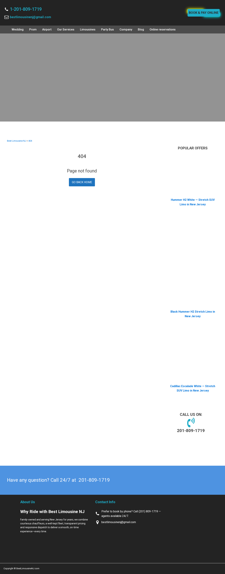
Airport (47, 29)
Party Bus (107, 29)
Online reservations (163, 29)
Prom (33, 29)
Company (126, 29)
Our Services (65, 29)
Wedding (18, 29)
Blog (141, 29)
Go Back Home (82, 182)
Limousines (87, 29)
